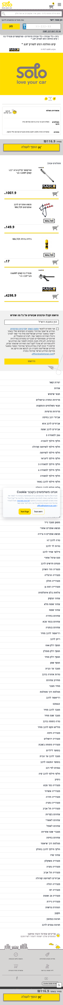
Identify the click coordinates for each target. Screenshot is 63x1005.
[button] (59, 985)
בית (57, 37)
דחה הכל (38, 511)
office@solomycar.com (43, 354)
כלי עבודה (48, 37)
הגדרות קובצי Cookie (50, 984)
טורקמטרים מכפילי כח (13, 37)
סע (11, 26)
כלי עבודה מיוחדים (33, 37)
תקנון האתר (33, 329)
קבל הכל (25, 511)
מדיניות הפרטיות (18, 329)
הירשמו (31, 361)
